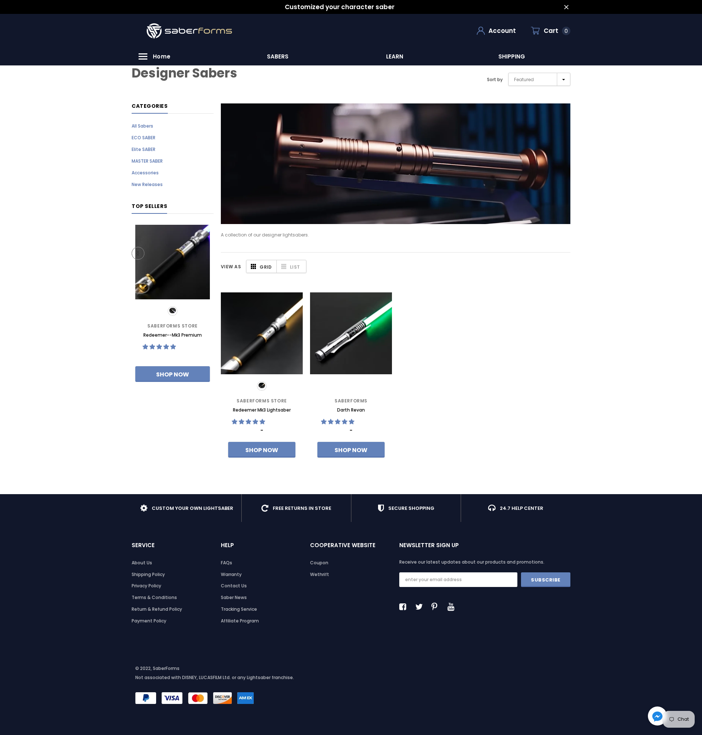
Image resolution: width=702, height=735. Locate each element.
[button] (160, 347)
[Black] (172, 311)
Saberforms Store (172, 326)
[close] (566, 7)
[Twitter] (420, 607)
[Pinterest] (436, 607)
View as (231, 267)
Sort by (495, 79)
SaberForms (351, 401)
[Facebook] (404, 607)
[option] (277, 56)
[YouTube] (453, 607)
